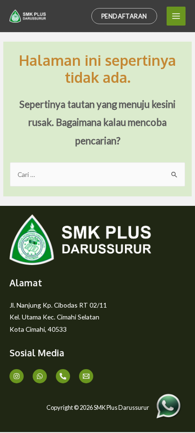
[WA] (40, 376)
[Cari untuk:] (97, 174)
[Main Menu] (176, 16)
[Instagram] (16, 376)
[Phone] (63, 376)
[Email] (86, 376)
